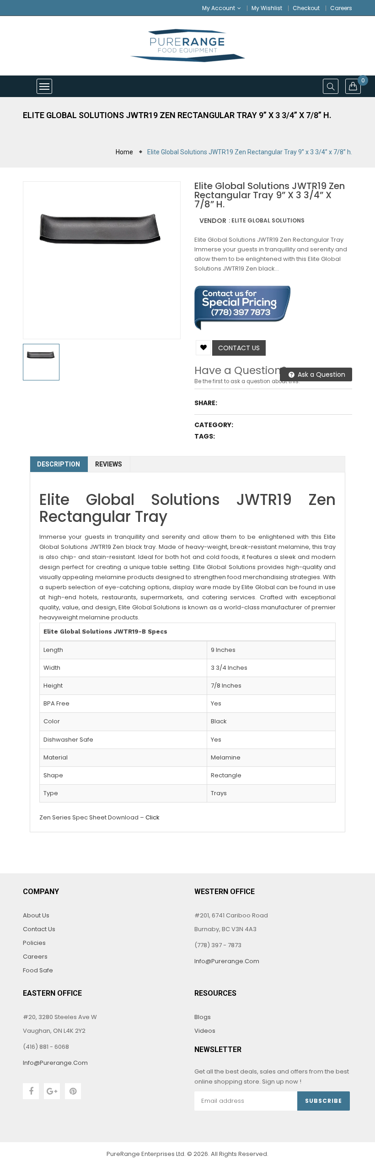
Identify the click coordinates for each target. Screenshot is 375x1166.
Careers (341, 8)
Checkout (306, 8)
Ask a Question (320, 374)
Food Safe (38, 970)
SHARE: (205, 402)
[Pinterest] (73, 1091)
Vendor (212, 220)
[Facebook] (31, 1091)
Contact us (239, 348)
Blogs (202, 1017)
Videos (204, 1030)
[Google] (52, 1091)
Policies (34, 942)
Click (152, 817)
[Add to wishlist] (203, 347)
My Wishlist (267, 8)
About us (36, 915)
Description (58, 464)
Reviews (108, 464)
